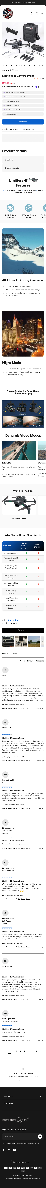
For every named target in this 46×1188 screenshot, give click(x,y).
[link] (10, 208)
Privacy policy (17, 1178)
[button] (23, 70)
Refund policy (9, 1178)
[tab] (26, 661)
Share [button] (28, 708)
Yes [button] (19, 708)
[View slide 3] (24, 1081)
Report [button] (23, 708)
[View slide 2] (21, 1081)
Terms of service (27, 1178)
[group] (23, 620)
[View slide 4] (27, 1081)
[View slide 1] (19, 1081)
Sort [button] (4, 654)
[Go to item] (3, 65)
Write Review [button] (23, 630)
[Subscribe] (40, 1136)
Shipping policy (36, 1178)
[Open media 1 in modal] (40, 25)
